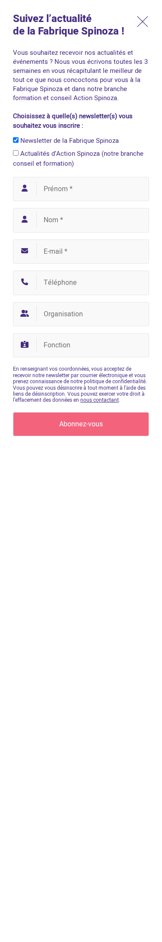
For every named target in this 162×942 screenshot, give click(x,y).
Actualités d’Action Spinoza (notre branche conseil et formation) (78, 158)
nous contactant (99, 400)
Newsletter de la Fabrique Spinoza (69, 140)
